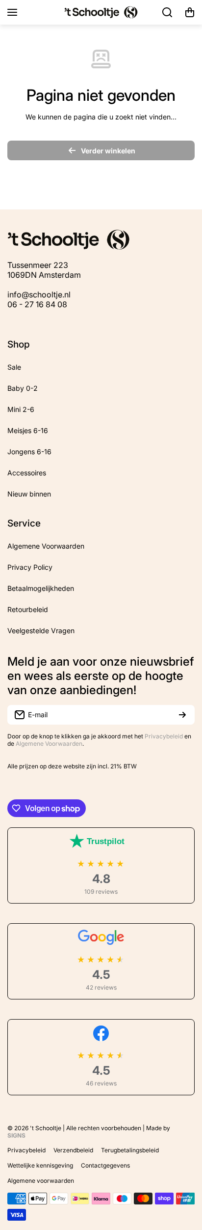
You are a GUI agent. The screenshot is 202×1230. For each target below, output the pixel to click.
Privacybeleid (164, 736)
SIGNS (16, 1135)
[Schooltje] (101, 12)
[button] (190, 12)
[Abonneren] (182, 715)
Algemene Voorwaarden (49, 743)
